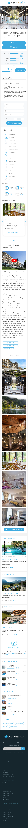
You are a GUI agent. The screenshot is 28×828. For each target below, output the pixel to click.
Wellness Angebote (7, 768)
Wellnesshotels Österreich (8, 810)
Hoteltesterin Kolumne (7, 791)
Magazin (4, 789)
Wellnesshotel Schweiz (8, 348)
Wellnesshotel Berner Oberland (10, 342)
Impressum (5, 776)
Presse (4, 760)
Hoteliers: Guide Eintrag (8, 774)
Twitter (6, 743)
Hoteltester (5, 787)
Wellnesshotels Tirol (7, 812)
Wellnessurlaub (19, 723)
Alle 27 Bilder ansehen (15, 529)
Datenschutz (11, 776)
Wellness (5, 726)
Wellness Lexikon (6, 770)
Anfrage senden (16, 123)
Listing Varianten (6, 799)
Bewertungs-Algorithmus (8, 785)
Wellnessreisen (13, 726)
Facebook (13, 743)
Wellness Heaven (6, 795)
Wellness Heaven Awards (8, 793)
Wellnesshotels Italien (7, 814)
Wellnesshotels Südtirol (8, 816)
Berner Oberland (17, 38)
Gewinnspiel (5, 772)
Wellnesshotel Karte (7, 762)
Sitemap (4, 820)
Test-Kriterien (5, 783)
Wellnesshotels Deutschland (9, 806)
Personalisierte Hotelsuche (8, 766)
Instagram (21, 743)
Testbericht (21, 70)
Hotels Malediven (6, 818)
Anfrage (15, 43)
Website (15, 47)
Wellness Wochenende (8, 723)
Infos (6, 27)
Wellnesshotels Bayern (7, 808)
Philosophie (5, 797)
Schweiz (14, 39)
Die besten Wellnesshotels (8, 764)
